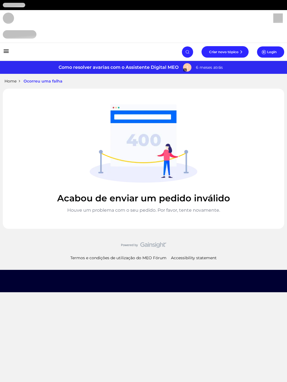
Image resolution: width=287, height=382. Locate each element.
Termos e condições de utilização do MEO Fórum (118, 257)
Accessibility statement (194, 257)
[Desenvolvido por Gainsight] (143, 246)
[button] (6, 53)
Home (10, 81)
